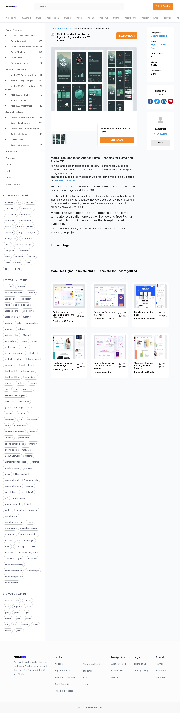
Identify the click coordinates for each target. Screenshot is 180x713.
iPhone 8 (9, 438)
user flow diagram (27, 552)
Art (19, 202)
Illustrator (87, 670)
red (6, 624)
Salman (60, 40)
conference (10, 347)
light (27, 612)
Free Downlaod (126, 36)
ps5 (6, 498)
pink (18, 618)
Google (19, 407)
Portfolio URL (160, 134)
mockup (28, 468)
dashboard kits (27, 371)
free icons (27, 389)
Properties (25, 250)
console (24, 347)
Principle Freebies (64, 690)
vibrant (24, 624)
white (35, 624)
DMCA (114, 677)
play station (10, 492)
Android (31, 293)
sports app (10, 534)
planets (29, 486)
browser (9, 329)
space (30, 522)
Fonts (85, 677)
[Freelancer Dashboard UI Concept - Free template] (109, 304)
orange (8, 618)
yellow (8, 630)
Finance (8, 226)
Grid (30, 407)
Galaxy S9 (24, 401)
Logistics (32, 232)
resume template (13, 504)
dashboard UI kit (12, 377)
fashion (20, 383)
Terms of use (141, 663)
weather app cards (14, 576)
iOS (20, 419)
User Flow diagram (13, 558)
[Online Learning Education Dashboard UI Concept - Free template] (69, 304)
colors (24, 341)
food (15, 389)
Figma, (155, 44)
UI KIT (32, 546)
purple (28, 618)
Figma (17, 606)
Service (31, 256)
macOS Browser (12, 456)
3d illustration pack (13, 293)
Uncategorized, (159, 35)
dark (7, 606)
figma (32, 383)
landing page (11, 450)
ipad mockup (20, 425)
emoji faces (30, 377)
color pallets (10, 341)
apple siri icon (11, 317)
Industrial (9, 232)
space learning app (29, 528)
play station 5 (27, 492)
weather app (33, 570)
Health (30, 226)
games (8, 407)
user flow (9, 552)
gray (7, 612)
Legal (20, 232)
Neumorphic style (13, 486)
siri (27, 504)
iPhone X (33, 444)
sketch (8, 510)
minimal (35, 462)
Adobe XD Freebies (65, 677)
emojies (8, 383)
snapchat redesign (13, 522)
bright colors (32, 323)
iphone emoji (24, 438)
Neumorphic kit (12, 480)
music (7, 474)
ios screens (33, 419)
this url (71, 180)
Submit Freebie (163, 6)
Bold (19, 323)
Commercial (10, 208)
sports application (28, 534)
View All (160, 142)
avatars (8, 323)
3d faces (21, 286)
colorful (27, 600)
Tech (28, 262)
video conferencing (14, 564)
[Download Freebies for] (4, 285)
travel (7, 269)
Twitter (159, 663)
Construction (27, 208)
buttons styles (11, 335)
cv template (10, 365)
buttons (21, 329)
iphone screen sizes (14, 444)
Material (29, 456)
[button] (55, 91)
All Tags (59, 663)
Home (53, 28)
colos (35, 341)
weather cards (11, 582)
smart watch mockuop (27, 510)
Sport (18, 262)
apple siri (27, 311)
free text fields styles (15, 395)
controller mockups (14, 359)
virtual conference (13, 570)
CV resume (33, 359)
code (85, 684)
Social (7, 262)
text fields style (26, 540)
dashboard (10, 371)
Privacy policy (141, 670)
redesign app (19, 498)
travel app (20, 546)
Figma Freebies (63, 670)
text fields (9, 540)
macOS (25, 450)
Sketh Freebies (62, 684)
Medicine (25, 238)
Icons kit (9, 413)
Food (19, 226)
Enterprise (9, 220)
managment (10, 238)
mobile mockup (12, 468)
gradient (29, 606)
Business (30, 202)
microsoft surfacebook (15, 462)
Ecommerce (10, 214)
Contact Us (117, 670)
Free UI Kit (9, 401)
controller (31, 353)
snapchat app (11, 516)
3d (11, 286)
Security (19, 256)
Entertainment (26, 220)
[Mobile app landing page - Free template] (150, 304)
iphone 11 (33, 431)
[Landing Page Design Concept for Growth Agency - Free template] (109, 355)
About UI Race (118, 663)
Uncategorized (65, 28)
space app (10, 528)
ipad (7, 425)
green (17, 612)
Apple (7, 305)
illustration (22, 413)
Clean (26, 335)
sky (14, 624)
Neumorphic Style (23, 244)
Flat (6, 389)
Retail (7, 256)
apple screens (22, 305)
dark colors (26, 365)
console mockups (13, 353)
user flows (33, 558)
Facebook (161, 670)
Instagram (9, 419)
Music (7, 244)
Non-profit (9, 250)
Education (26, 214)
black (7, 600)
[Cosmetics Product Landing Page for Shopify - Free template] (150, 355)
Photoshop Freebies (93, 664)
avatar (26, 317)
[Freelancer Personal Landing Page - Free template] (69, 355)
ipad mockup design (14, 431)
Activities (9, 202)
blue (17, 600)
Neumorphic (21, 474)
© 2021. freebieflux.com (90, 707)
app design (10, 299)
